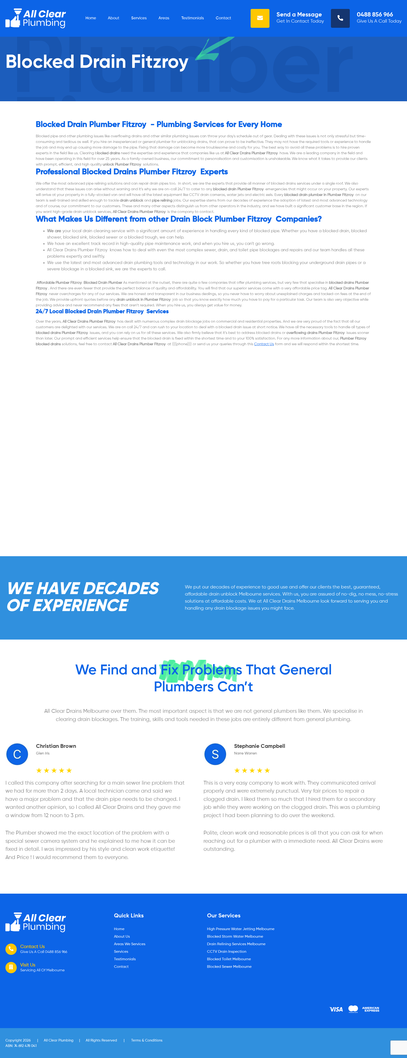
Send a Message (299, 15)
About (113, 18)
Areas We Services (129, 944)
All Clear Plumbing (58, 1040)
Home (90, 18)
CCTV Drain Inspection (226, 952)
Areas (164, 18)
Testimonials (192, 18)
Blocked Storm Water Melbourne (235, 937)
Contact (223, 18)
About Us (122, 937)
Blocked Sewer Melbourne (229, 967)
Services (139, 18)
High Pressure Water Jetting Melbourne (240, 929)
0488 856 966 (375, 15)
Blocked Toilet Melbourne (229, 959)
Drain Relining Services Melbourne (236, 944)
